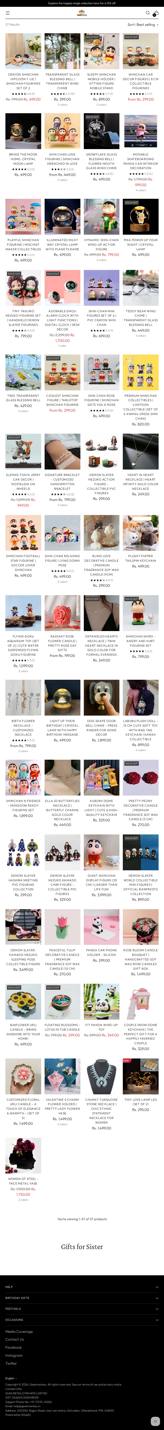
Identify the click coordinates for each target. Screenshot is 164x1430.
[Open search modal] (148, 13)
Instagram (14, 1355)
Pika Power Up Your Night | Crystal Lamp (141, 244)
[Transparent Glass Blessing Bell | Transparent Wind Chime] (62, 51)
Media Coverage (19, 1331)
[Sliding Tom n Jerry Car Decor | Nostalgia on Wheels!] (23, 452)
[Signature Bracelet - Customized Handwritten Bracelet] (62, 452)
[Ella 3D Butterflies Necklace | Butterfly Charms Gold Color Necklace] (62, 778)
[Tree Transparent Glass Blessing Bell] (23, 372)
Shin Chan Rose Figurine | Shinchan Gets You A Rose (101, 400)
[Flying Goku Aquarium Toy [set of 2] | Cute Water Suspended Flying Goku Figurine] (23, 613)
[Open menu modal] (7, 13)
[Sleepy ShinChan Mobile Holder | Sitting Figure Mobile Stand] (102, 51)
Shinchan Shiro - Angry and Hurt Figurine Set (140, 640)
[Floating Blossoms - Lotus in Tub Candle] (62, 1002)
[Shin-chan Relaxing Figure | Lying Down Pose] (62, 533)
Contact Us (14, 1339)
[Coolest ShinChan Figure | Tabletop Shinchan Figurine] (62, 372)
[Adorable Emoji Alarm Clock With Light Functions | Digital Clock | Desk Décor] (62, 288)
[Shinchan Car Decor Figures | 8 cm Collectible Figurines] (141, 51)
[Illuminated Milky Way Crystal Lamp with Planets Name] (62, 217)
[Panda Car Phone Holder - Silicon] (102, 927)
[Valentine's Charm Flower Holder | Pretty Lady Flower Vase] (62, 1076)
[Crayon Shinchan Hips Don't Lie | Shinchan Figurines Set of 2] (23, 51)
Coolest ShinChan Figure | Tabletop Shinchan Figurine (62, 400)
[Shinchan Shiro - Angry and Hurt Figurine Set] (141, 613)
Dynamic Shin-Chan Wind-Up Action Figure (101, 244)
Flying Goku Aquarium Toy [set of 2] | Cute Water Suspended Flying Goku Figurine (23, 645)
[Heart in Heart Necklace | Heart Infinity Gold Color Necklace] (141, 452)
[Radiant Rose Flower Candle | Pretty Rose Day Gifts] (62, 613)
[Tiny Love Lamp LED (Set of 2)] (141, 1076)
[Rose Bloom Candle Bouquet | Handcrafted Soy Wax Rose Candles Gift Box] (141, 927)
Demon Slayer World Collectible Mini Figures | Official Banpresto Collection (140, 885)
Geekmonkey (38, 1384)
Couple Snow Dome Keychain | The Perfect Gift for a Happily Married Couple (140, 1034)
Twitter (11, 1363)
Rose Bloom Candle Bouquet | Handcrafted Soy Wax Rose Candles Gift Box (140, 959)
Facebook (13, 1347)
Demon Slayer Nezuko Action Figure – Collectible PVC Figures (101, 484)
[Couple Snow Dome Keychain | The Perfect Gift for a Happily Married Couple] (141, 1002)
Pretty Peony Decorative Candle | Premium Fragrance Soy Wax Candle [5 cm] (140, 810)
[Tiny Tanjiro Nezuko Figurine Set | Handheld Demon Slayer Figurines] (23, 288)
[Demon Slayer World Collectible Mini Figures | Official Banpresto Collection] (141, 852)
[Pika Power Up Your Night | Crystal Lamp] (141, 217)
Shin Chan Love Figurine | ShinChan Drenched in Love (62, 159)
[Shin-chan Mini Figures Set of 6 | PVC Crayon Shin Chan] (102, 288)
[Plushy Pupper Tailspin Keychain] (141, 533)
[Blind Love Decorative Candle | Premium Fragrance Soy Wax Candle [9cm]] (102, 533)
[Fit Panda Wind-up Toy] (102, 1002)
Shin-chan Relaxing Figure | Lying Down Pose (62, 560)
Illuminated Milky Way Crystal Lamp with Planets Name (62, 244)
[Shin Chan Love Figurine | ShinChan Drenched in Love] (62, 131)
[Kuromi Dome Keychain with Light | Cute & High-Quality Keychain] (102, 778)
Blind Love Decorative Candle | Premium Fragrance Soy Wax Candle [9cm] (101, 565)
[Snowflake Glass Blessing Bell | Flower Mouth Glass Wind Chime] (102, 131)
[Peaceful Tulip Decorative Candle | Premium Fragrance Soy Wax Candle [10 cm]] (62, 927)
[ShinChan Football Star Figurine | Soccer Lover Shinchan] (23, 533)
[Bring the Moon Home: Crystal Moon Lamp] (23, 131)
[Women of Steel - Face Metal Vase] (23, 1155)
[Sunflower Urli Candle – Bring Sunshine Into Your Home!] (23, 1002)
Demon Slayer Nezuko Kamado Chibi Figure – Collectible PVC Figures (62, 885)
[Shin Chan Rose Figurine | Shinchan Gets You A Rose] (102, 372)
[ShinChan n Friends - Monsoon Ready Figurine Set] (23, 778)
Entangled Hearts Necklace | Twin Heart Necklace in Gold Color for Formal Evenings (101, 645)
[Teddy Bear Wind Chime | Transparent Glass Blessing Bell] (141, 288)
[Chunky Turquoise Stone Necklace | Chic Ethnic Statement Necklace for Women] (102, 1076)
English (9, 1378)
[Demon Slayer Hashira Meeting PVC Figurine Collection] (23, 852)
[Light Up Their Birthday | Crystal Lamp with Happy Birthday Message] (62, 698)
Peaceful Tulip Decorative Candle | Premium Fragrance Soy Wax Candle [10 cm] (62, 959)
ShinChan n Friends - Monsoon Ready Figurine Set (23, 805)
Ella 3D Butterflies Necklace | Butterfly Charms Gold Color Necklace (62, 810)
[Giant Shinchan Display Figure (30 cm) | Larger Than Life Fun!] (102, 852)
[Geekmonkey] (82, 12)
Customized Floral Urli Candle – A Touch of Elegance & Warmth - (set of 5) (23, 1109)
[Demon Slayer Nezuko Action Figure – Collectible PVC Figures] (102, 452)
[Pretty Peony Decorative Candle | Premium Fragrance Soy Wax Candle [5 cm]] (141, 778)
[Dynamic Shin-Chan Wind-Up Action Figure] (102, 217)
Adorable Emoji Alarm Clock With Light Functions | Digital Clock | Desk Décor (62, 320)
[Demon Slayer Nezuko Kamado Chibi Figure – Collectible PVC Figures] (62, 852)
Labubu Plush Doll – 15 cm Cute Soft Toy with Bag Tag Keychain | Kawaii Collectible (140, 730)
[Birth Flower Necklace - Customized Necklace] (23, 698)
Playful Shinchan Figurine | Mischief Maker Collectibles (23, 244)
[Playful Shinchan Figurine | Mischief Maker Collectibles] (23, 217)
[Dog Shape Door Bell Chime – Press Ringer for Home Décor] (102, 698)
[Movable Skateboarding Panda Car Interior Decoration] (141, 131)
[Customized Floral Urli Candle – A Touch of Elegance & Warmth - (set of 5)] (23, 1076)
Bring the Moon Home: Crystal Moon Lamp (23, 159)
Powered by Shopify (18, 1415)
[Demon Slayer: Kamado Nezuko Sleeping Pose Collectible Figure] (23, 927)
